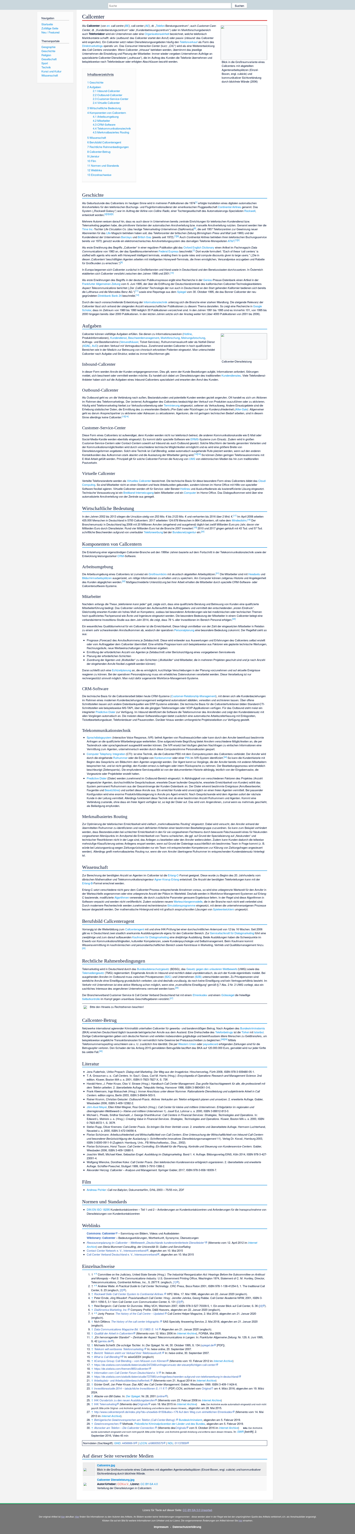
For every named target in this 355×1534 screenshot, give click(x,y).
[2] (121, 1290)
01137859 (181, 1443)
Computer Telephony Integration (106, 754)
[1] (174, 1282)
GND (117, 1443)
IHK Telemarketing (105, 1404)
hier (63, 1516)
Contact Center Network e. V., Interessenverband (116, 1250)
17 (234, 515)
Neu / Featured (50, 32)
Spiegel (181, 292)
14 (127, 416)
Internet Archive (186, 1333)
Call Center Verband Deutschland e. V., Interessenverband (122, 1254)
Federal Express (169, 251)
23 (234, 618)
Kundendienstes (231, 375)
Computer (190, 492)
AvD (94, 346)
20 (202, 531)
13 (123, 416)
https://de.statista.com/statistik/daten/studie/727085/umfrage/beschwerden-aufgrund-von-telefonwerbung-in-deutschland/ (166, 1376)
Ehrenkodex (200, 995)
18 (249, 519)
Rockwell (249, 211)
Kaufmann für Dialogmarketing (150, 937)
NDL (170, 1443)
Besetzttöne (112, 790)
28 (222, 1039)
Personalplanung (184, 630)
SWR (240, 1431)
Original (206, 1388)
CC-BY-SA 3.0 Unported (197, 1510)
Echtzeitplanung (121, 670)
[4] (260, 1306)
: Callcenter (101, 1233)
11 (136, 290)
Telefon (160, 26)
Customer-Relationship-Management (193, 696)
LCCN (143, 1443)
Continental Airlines (229, 207)
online (161, 1396)
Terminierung (172, 405)
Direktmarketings (92, 46)
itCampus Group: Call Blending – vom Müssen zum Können (130, 1361)
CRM (120, 556)
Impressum (161, 1527)
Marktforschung (170, 338)
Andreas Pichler (96, 1190)
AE (147, 26)
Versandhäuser (129, 342)
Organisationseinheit (157, 34)
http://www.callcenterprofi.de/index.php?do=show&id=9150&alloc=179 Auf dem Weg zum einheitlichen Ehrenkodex (163, 1412)
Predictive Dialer (105, 712)
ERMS (194, 439)
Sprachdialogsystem (99, 737)
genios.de (105, 1341)
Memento (214, 1242)
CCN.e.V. (123, 1484)
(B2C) (168, 977)
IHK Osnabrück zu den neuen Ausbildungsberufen (124, 1400)
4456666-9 (128, 1443)
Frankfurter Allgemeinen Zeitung (101, 284)
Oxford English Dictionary (198, 247)
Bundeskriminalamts (252, 1028)
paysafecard (210, 1044)
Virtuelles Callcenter (139, 481)
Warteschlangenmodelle (188, 901)
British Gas (144, 237)
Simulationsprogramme (181, 905)
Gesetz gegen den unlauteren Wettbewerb (211, 969)
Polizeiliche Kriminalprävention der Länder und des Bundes (169, 1424)
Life (108, 233)
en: (108, 26)
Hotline (187, 334)
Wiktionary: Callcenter (101, 1238)
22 (123, 581)
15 (195, 454)
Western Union (187, 1044)
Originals (142, 1404)
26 (176, 987)
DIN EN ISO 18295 (98, 1209)
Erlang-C (173, 875)
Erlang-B (87, 883)
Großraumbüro (158, 574)
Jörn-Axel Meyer (97, 1107)
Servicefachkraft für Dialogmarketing (232, 933)
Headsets (254, 574)
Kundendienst (118, 338)
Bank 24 (117, 295)
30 (100, 1051)
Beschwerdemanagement (143, 338)
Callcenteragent (134, 929)
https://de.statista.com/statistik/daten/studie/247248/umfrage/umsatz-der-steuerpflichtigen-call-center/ (155, 1365)
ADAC (86, 346)
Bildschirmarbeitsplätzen (97, 578)
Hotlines (185, 489)
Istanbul (258, 1032)
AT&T (231, 241)
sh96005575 (155, 1443)
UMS (192, 459)
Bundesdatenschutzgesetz (153, 969)
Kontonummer (163, 758)
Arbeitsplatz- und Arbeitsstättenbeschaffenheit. (122, 1380)
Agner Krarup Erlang (166, 879)
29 (225, 1039)
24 (225, 757)
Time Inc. (87, 229)
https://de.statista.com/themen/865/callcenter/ (121, 1368)
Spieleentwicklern (223, 909)
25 (83, 948)
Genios (207, 280)
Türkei (245, 1032)
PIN (187, 758)
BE (127, 26)
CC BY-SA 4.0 (149, 1484)
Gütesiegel (227, 995)
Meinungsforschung (193, 338)
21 (217, 573)
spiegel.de (207, 1345)
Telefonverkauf (188, 42)
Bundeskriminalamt (190, 1420)
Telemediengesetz (93, 973)
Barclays (126, 237)
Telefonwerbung (153, 532)
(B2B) (198, 977)
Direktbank (104, 295)
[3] (178, 1302)
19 (195, 527)
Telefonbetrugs (224, 1032)
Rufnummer (120, 758)
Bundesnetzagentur (184, 532)
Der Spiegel (133, 1396)
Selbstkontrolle (91, 999)
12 (137, 294)
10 (172, 272)
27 (171, 998)
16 (199, 454)
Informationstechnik (155, 302)
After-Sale (241, 409)
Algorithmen (121, 897)
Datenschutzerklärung (187, 1527)
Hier (77, 1516)
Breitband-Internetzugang (138, 492)
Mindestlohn (239, 520)
